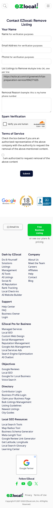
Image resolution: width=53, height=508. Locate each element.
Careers (32, 266)
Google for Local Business (16, 376)
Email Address (10, 45)
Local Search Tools (12, 424)
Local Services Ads (12, 350)
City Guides (8, 412)
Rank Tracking (10, 287)
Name (5, 34)
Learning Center (11, 449)
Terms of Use (40, 495)
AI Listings (7, 277)
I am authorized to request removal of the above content (26, 160)
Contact (32, 277)
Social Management (13, 339)
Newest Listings (10, 409)
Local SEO (7, 332)
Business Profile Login (14, 395)
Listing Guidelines (11, 405)
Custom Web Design (13, 336)
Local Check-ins (10, 291)
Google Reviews (10, 369)
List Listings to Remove (14, 68)
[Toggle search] (5, 5)
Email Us (14, 226)
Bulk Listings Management (16, 402)
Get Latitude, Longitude (15, 442)
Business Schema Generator (17, 431)
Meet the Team (36, 263)
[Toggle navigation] (48, 5)
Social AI (6, 280)
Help (30, 273)
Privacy (28, 495)
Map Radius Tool (11, 428)
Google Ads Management (16, 346)
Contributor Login (12, 391)
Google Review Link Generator (19, 438)
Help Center (8, 306)
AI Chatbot (8, 357)
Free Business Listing (39, 229)
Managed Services (12, 329)
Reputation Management (16, 343)
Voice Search (9, 379)
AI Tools (6, 273)
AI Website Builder (12, 294)
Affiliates (33, 270)
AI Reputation (9, 284)
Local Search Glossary (14, 445)
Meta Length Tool (11, 435)
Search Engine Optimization (17, 353)
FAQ (4, 310)
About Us (33, 259)
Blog (30, 280)
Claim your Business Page (16, 398)
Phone (5, 57)
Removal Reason (11, 92)
